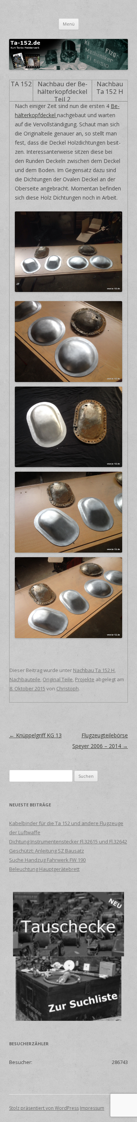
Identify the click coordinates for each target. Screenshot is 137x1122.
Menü (69, 24)
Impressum (92, 1108)
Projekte (84, 679)
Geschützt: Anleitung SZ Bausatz (46, 850)
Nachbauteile (25, 679)
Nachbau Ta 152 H (94, 670)
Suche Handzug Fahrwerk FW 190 (47, 859)
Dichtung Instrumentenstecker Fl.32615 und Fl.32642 (68, 841)
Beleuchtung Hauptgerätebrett (44, 869)
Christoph (67, 688)
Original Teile (58, 679)
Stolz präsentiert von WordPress (44, 1108)
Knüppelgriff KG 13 (35, 735)
